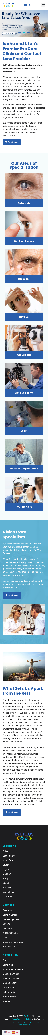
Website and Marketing (21, 1019)
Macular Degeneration (24, 468)
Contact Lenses (24, 241)
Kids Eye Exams (24, 392)
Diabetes (24, 279)
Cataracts (24, 203)
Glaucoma (24, 354)
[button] (43, 5)
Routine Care (24, 506)
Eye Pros (27, 1016)
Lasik (24, 430)
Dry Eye (24, 317)
